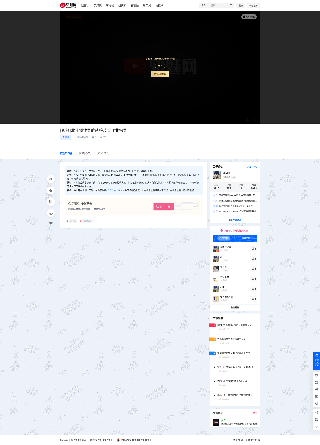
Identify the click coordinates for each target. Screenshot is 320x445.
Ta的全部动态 (235, 220)
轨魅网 (82, 440)
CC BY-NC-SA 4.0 (115, 190)
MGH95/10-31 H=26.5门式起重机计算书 (234, 211)
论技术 (159, 5)
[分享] (51, 179)
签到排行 (235, 307)
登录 (241, 5)
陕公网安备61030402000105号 (136, 440)
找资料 (122, 5)
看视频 (135, 5)
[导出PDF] (51, 213)
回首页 (85, 5)
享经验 (110, 5)
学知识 (98, 5)
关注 (249, 166)
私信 (255, 166)
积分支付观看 (160, 74)
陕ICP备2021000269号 (101, 440)
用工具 (147, 5)
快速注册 (254, 5)
